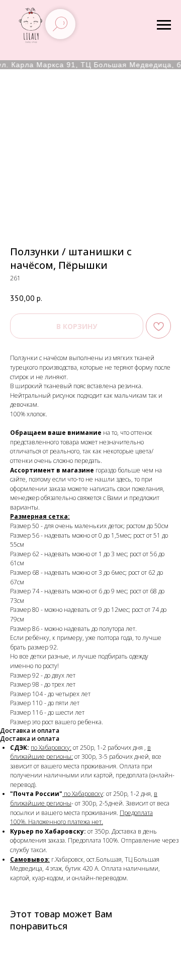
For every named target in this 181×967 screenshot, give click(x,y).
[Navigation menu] (164, 25)
